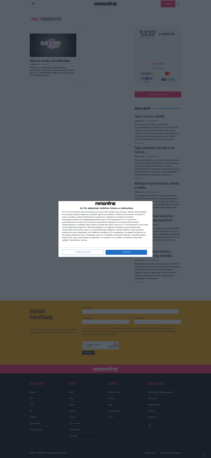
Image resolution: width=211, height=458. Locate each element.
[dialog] (105, 229)
